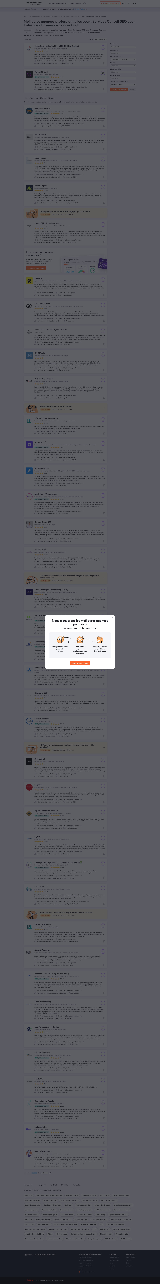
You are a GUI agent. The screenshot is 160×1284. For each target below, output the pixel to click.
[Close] (112, 617)
